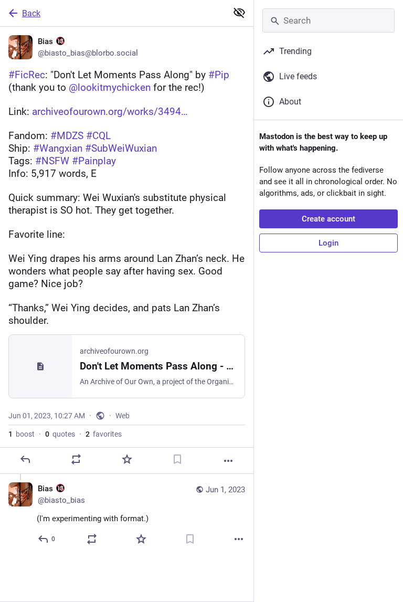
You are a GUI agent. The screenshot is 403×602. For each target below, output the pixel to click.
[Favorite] (127, 459)
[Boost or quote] (76, 459)
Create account (328, 219)
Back (31, 13)
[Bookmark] (177, 459)
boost (21, 434)
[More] (228, 461)
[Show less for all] (239, 12)
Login (328, 243)
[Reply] (25, 459)
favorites (104, 434)
